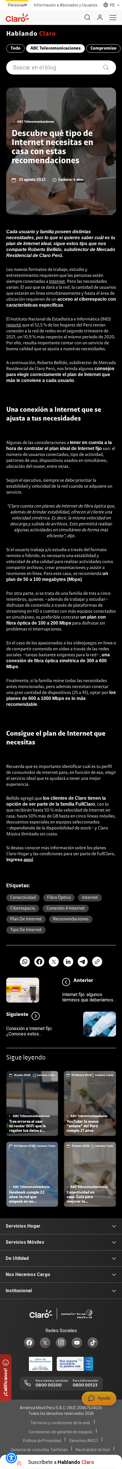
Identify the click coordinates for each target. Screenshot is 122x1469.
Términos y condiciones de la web (60, 1423)
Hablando (31, 34)
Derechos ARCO (83, 1440)
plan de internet (26, 919)
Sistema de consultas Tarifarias (39, 1449)
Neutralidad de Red (93, 1449)
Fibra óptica (59, 897)
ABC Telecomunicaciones (55, 48)
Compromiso (103, 48)
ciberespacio (22, 908)
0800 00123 (85, 1385)
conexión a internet (66, 908)
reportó (13, 325)
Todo (15, 48)
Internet (57, 281)
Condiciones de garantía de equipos (60, 1432)
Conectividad (23, 897)
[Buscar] (87, 17)
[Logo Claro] (17, 17)
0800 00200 (48, 1385)
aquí (28, 859)
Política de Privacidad (42, 1440)
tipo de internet (26, 930)
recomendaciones (71, 919)
